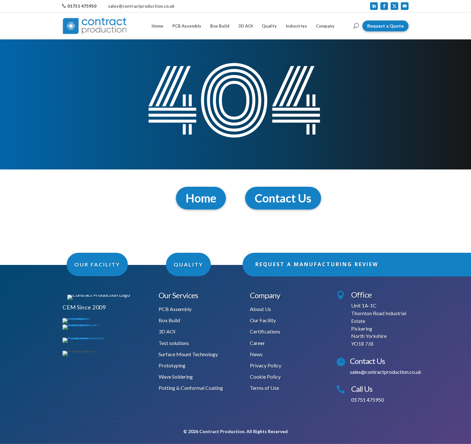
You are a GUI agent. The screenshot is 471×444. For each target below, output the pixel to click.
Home (157, 26)
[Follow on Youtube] (405, 6)
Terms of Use (264, 388)
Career (257, 343)
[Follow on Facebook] (384, 6)
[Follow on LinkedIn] (374, 6)
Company (325, 26)
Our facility (97, 264)
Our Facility (263, 320)
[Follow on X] (394, 6)
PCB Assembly (186, 26)
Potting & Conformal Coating (191, 388)
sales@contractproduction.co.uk (141, 6)
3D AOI (245, 26)
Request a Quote (385, 26)
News (256, 354)
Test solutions (174, 343)
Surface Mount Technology (188, 354)
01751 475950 (81, 6)
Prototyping (172, 365)
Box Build (219, 26)
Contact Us (283, 198)
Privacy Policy (265, 365)
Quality (269, 26)
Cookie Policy (265, 377)
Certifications (265, 331)
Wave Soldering (176, 377)
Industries (296, 26)
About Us (260, 309)
